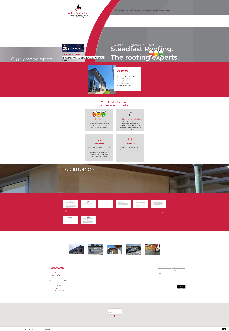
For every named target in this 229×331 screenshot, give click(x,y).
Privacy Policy (47, 329)
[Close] (227, 329)
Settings (218, 329)
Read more (64, 60)
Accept (224, 329)
